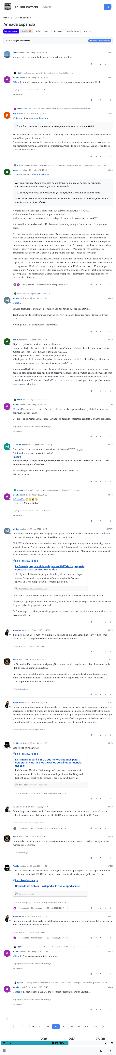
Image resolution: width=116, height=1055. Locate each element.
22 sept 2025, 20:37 (39, 404)
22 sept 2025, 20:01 (38, 340)
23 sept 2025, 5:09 (38, 495)
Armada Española (39, 118)
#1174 (110, 529)
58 (48, 1026)
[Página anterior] (13, 1026)
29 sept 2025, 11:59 (37, 836)
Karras (16, 113)
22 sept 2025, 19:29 (38, 298)
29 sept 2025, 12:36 (39, 916)
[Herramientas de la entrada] (110, 64)
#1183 (110, 951)
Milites (20, 165)
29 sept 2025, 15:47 (39, 951)
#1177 (110, 702)
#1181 (110, 866)
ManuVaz (17, 445)
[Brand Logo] (8, 6)
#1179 (110, 807)
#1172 (110, 445)
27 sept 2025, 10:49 (38, 529)
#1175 (110, 630)
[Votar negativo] (105, 64)
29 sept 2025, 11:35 (38, 743)
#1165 (110, 52)
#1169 (110, 298)
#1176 (110, 659)
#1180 (110, 836)
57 (40, 1026)
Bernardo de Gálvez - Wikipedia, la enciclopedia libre (47, 886)
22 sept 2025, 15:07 (38, 52)
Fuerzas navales (11, 31)
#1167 (110, 113)
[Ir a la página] (32, 1026)
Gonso (16, 52)
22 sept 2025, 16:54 (38, 113)
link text (17, 456)
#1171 (110, 404)
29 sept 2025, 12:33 (38, 866)
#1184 (110, 987)
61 (72, 1026)
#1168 (110, 170)
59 (56, 1026)
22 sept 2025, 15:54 (39, 78)
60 (64, 1026)
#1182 (110, 916)
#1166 (110, 78)
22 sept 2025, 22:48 (41, 445)
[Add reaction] (91, 64)
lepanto (16, 630)
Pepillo (20, 73)
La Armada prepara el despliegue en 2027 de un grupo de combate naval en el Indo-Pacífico (49, 568)
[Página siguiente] (103, 1026)
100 (95, 1026)
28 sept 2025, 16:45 (38, 659)
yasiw (15, 659)
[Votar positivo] (96, 64)
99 (86, 1026)
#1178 (110, 743)
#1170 (110, 340)
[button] (4, 1051)
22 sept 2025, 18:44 (38, 170)
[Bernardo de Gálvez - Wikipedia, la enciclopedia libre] (50, 880)
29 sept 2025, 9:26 (39, 702)
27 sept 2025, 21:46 (39, 630)
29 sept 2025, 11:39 (39, 807)
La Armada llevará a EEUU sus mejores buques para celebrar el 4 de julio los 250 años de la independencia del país (48, 762)
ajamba (16, 78)
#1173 (110, 495)
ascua (15, 170)
